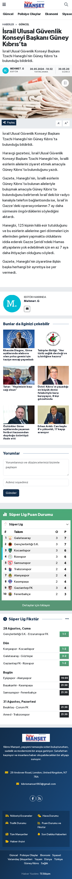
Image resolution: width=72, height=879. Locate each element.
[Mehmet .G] (12, 303)
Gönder (11, 493)
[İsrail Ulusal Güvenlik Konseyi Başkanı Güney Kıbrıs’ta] (36, 97)
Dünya (48, 859)
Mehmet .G (31, 301)
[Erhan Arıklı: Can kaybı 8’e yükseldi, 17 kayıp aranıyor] (53, 414)
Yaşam (38, 859)
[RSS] (39, 798)
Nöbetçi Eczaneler (21, 815)
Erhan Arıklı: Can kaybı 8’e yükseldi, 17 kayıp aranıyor (52, 429)
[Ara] (66, 4)
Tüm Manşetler (19, 834)
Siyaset (56, 855)
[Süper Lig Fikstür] (67, 619)
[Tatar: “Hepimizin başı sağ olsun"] (19, 375)
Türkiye (58, 859)
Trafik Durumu (18, 823)
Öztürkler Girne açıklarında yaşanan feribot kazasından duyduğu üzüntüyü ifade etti (16, 432)
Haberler (8, 24)
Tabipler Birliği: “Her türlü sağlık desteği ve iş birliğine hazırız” (52, 353)
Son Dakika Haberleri (54, 834)
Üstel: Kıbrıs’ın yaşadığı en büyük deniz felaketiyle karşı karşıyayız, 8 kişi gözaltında (53, 393)
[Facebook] (33, 798)
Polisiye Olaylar (29, 14)
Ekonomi (51, 14)
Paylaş (11, 122)
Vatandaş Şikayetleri (20, 859)
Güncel (8, 14)
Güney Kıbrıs (31, 863)
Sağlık (44, 863)
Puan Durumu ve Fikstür (49, 825)
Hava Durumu (51, 815)
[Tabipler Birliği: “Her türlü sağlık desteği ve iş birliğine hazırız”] (53, 338)
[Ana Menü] (4, 4)
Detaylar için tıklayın (36, 605)
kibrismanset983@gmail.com (38, 784)
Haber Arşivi (17, 841)
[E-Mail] (27, 309)
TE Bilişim (45, 873)
